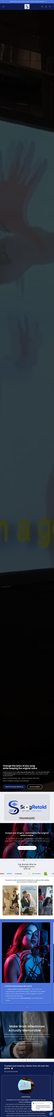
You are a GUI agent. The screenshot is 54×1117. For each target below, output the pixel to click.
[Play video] (17, 913)
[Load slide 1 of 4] (21, 860)
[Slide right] (30, 1007)
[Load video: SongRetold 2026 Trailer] (27, 807)
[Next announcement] (51, 1)
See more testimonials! (11, 1071)
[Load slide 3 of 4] (26, 860)
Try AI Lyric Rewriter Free (26, 847)
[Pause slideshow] (36, 860)
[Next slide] (32, 860)
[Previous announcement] (2, 1)
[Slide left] (23, 1007)
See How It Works (35, 786)
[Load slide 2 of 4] (24, 860)
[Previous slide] (17, 860)
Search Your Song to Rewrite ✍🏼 (14, 786)
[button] (3, 6)
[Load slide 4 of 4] (29, 860)
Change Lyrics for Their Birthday (27, 1043)
